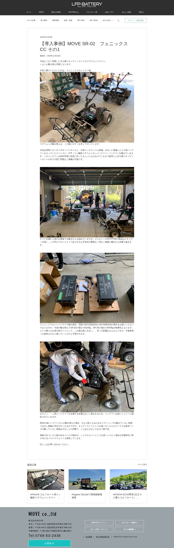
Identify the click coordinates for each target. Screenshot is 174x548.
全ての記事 (31, 20)
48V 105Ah (94, 20)
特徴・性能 (68, 20)
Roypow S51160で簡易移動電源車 (87, 496)
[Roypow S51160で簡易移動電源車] (87, 479)
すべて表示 (142, 464)
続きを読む (107, 20)
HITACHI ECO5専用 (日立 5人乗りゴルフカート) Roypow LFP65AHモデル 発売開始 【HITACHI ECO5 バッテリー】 (128, 496)
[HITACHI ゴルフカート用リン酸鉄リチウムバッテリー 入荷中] (45, 479)
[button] (118, 20)
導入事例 (44, 20)
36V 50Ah (81, 20)
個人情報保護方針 (103, 537)
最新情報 (55, 20)
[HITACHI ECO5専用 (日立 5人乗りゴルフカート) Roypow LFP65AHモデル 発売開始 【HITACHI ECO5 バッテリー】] (128, 479)
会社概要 (88, 537)
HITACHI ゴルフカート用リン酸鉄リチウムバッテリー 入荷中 (45, 496)
